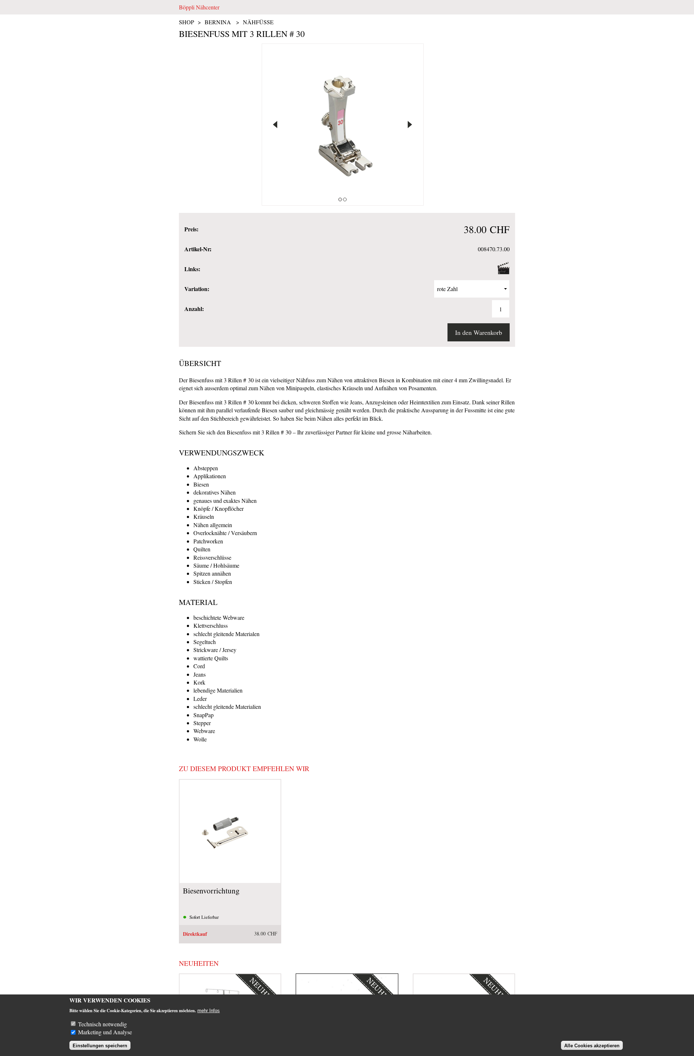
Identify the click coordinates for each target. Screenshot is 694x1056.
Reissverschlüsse (212, 557)
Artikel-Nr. (197, 249)
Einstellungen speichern (100, 1045)
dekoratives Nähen (214, 492)
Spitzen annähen (212, 573)
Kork (199, 682)
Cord (199, 666)
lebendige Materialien (218, 690)
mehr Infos (208, 1010)
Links (192, 269)
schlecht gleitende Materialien (227, 706)
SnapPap (203, 715)
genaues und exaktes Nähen (225, 500)
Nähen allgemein (212, 525)
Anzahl (194, 309)
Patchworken (208, 541)
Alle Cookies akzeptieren (592, 1045)
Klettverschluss (210, 625)
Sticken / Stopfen (212, 581)
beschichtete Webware (218, 617)
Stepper (202, 723)
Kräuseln (203, 516)
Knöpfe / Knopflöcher (218, 508)
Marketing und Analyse (105, 1032)
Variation (196, 289)
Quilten (201, 549)
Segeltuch (204, 641)
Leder (200, 698)
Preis (191, 229)
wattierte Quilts (210, 658)
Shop (186, 22)
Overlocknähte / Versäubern (225, 533)
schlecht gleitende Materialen (226, 634)
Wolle (200, 739)
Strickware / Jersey (214, 649)
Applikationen (209, 476)
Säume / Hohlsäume (216, 565)
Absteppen (205, 468)
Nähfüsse (258, 22)
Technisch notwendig (102, 1024)
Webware (204, 731)
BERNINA (218, 22)
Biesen (201, 484)
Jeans (199, 674)
